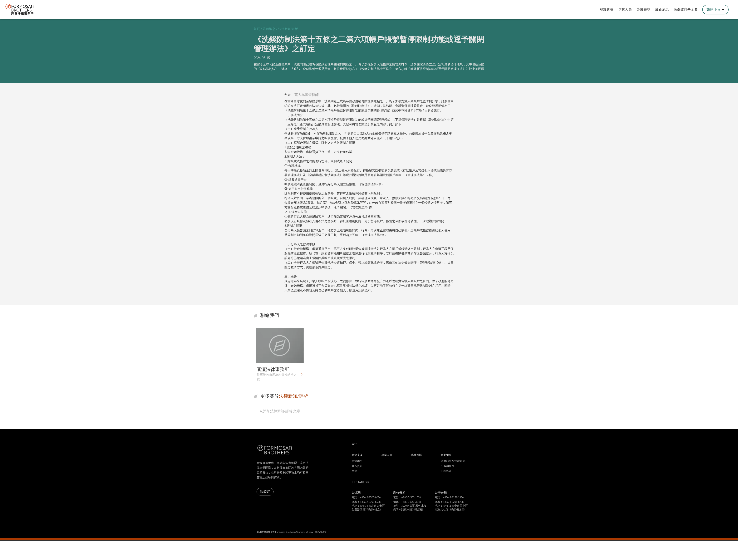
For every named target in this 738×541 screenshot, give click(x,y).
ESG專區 (446, 471)
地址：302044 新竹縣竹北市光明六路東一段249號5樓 (409, 507)
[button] (715, 9)
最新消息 (446, 455)
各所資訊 (357, 466)
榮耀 (354, 471)
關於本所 (357, 461)
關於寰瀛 (357, 455)
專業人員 (386, 455)
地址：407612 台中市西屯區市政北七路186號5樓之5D (451, 507)
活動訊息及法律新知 (453, 461)
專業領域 (416, 455)
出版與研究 (447, 466)
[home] (24, 9)
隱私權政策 (321, 532)
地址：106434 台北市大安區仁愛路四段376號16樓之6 (368, 507)
